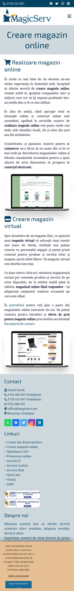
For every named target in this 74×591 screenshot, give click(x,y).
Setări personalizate (18, 575)
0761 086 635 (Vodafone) (24, 395)
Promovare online (19, 456)
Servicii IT (14, 461)
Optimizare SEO (18, 452)
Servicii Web (15, 470)
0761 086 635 (16, 404)
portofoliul (16, 305)
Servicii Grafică (17, 466)
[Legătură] (27, 16)
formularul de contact (19, 324)
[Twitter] (57, 3)
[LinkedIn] (68, 3)
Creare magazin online (22, 447)
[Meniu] (69, 16)
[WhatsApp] (7, 422)
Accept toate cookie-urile (18, 585)
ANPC (10, 484)
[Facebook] (51, 3)
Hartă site (13, 475)
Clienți (11, 480)
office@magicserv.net (23, 409)
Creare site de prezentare (24, 442)
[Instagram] (62, 3)
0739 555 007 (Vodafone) (24, 399)
